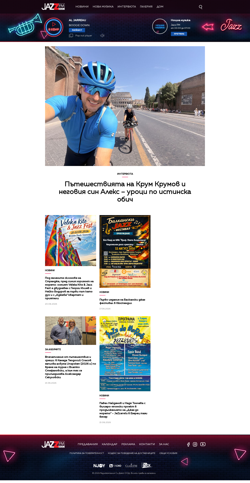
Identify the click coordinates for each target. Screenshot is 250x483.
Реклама (128, 444)
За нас (164, 444)
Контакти (147, 444)
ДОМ (160, 6)
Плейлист (77, 30)
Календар (109, 444)
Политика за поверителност (87, 453)
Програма (179, 33)
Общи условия (168, 453)
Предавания (88, 444)
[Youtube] (202, 444)
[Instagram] (195, 444)
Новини (82, 6)
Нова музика (103, 6)
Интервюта (127, 6)
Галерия (146, 6)
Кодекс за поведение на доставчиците (131, 453)
